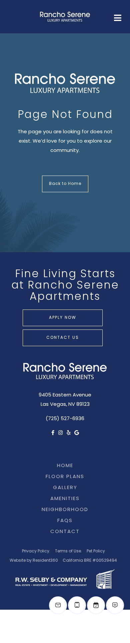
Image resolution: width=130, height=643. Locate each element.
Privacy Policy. (36, 551)
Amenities (65, 499)
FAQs (76, 37)
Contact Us (62, 337)
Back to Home (65, 184)
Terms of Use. (68, 551)
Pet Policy (96, 551)
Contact (109, 37)
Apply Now (62, 318)
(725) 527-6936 (65, 419)
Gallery (65, 488)
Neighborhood (65, 510)
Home (65, 466)
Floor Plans (65, 477)
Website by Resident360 (34, 560)
